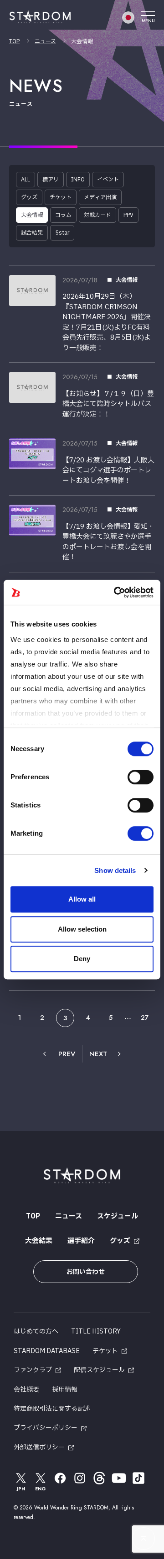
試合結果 (32, 233)
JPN (21, 1488)
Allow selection (82, 929)
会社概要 (26, 1389)
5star (62, 233)
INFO (78, 179)
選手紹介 (81, 1241)
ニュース (45, 41)
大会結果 (38, 1241)
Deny (82, 958)
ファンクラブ (33, 1370)
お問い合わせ (86, 1272)
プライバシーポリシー (45, 1428)
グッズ (29, 197)
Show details (115, 870)
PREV (66, 1054)
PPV (128, 215)
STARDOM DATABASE (47, 1351)
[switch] (141, 777)
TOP (14, 41)
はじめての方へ (36, 1331)
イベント (108, 179)
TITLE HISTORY (96, 1331)
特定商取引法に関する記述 (52, 1409)
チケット (61, 197)
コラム (63, 215)
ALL (25, 179)
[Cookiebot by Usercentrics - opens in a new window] (116, 592)
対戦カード (97, 215)
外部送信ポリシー (39, 1447)
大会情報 (32, 215)
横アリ (50, 179)
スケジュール (117, 1216)
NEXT (98, 1054)
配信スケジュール (99, 1370)
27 (145, 1018)
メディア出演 (100, 197)
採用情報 (64, 1389)
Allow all (82, 899)
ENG (40, 1488)
